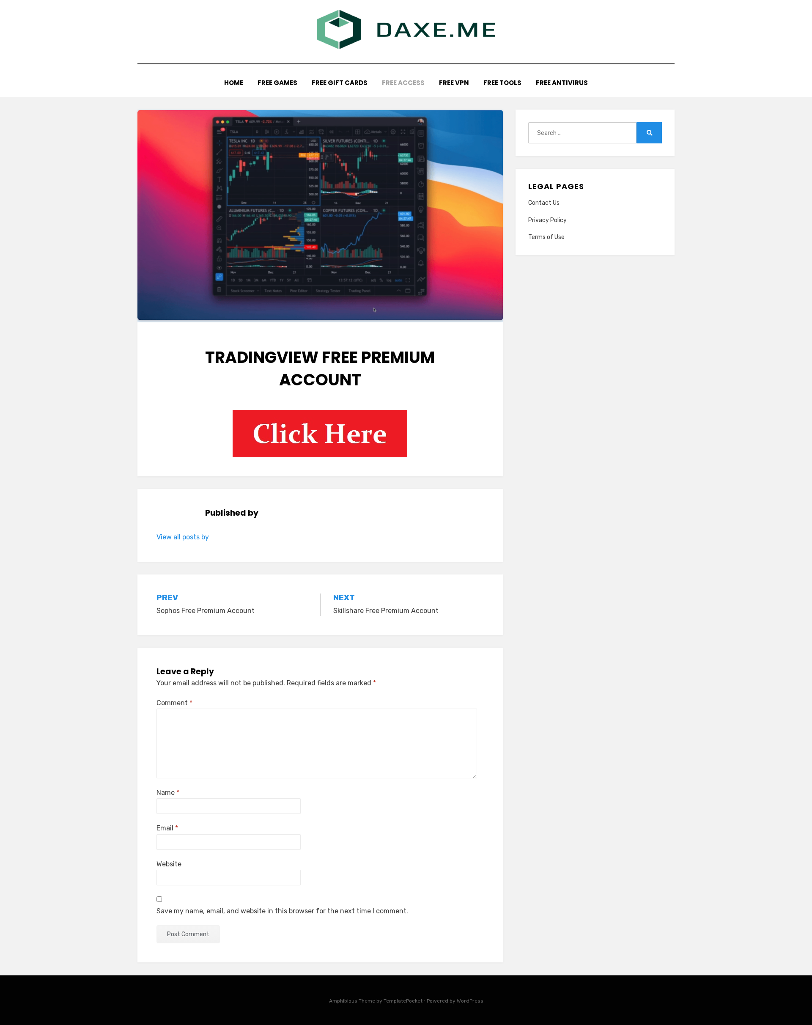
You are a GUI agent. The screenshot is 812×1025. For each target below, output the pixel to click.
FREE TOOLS (502, 82)
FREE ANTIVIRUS (562, 82)
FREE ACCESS (403, 82)
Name (167, 793)
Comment (174, 703)
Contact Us (544, 202)
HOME (233, 82)
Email (167, 828)
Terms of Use (546, 237)
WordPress (470, 1001)
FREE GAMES (277, 82)
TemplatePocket (403, 1001)
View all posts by (182, 537)
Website (168, 864)
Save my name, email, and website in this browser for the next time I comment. (282, 911)
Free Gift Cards (340, 82)
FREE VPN (454, 82)
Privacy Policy (547, 220)
